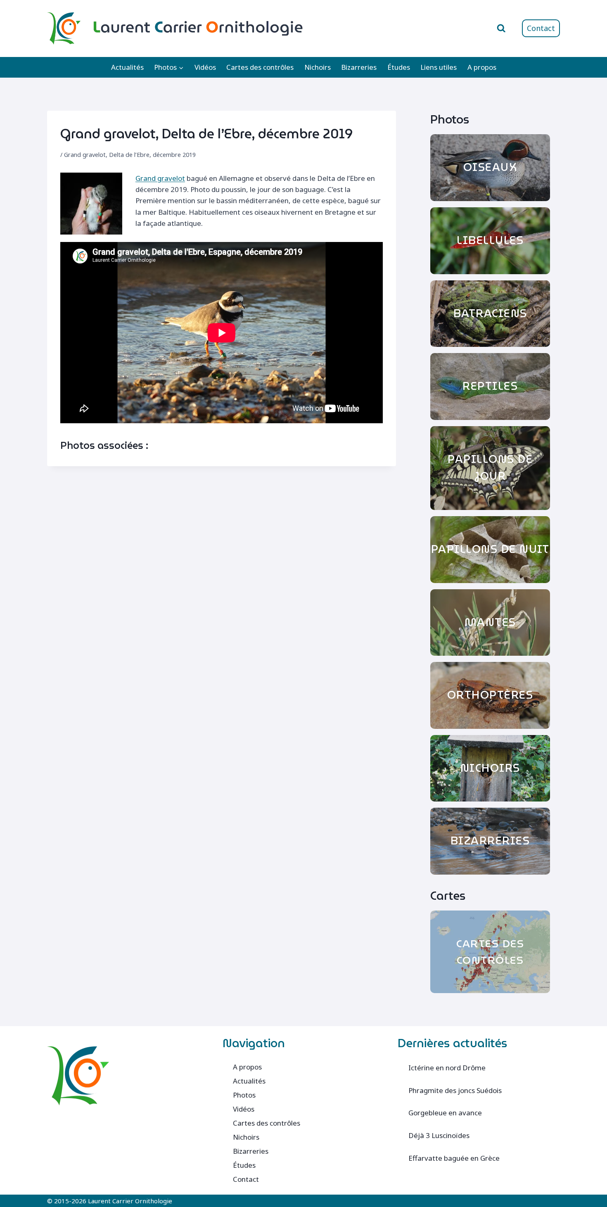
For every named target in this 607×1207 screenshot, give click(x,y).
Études (398, 67)
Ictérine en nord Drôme (447, 1067)
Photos (244, 1095)
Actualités (127, 67)
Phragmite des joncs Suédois (455, 1090)
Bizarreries (359, 67)
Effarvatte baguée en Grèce (454, 1158)
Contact (541, 28)
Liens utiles (438, 67)
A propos (481, 67)
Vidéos (205, 67)
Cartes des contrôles (260, 67)
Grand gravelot (160, 178)
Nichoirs (317, 67)
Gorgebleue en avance (445, 1112)
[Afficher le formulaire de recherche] (501, 28)
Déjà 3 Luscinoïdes (438, 1135)
